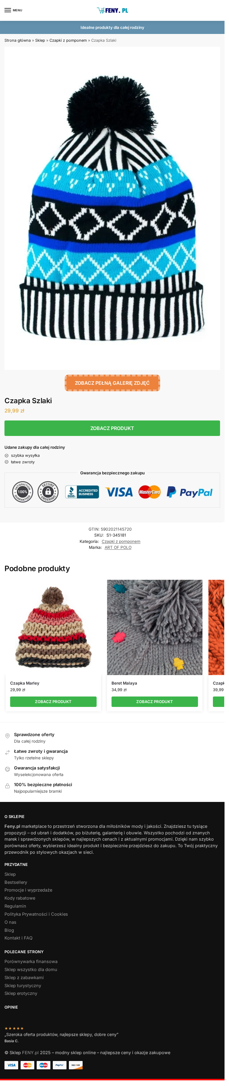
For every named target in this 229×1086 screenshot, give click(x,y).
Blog (9, 930)
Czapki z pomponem (68, 40)
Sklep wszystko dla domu (30, 969)
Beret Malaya (124, 683)
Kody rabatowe (19, 898)
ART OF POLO (118, 547)
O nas (10, 922)
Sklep (40, 40)
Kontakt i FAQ (18, 938)
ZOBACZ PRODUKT (112, 428)
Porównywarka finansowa (31, 961)
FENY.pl (30, 1052)
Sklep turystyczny (22, 985)
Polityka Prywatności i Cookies (36, 914)
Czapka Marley (24, 683)
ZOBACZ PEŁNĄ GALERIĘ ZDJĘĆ (112, 383)
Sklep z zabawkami (24, 977)
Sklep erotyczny (20, 993)
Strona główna (17, 40)
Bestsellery (15, 882)
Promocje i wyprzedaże (28, 890)
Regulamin (15, 906)
